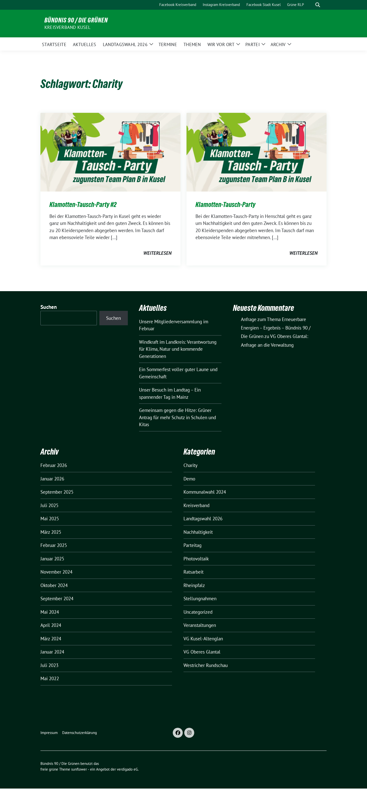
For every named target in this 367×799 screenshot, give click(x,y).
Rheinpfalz (194, 585)
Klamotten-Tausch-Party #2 (83, 204)
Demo (189, 479)
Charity (190, 465)
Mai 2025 (49, 519)
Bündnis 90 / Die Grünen (76, 20)
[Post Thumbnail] (110, 152)
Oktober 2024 (54, 585)
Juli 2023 (49, 665)
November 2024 (56, 572)
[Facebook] (178, 733)
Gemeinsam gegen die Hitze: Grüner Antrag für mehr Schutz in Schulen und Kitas (177, 417)
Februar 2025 (53, 545)
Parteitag (192, 545)
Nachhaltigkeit (198, 532)
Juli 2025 (49, 505)
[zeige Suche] (318, 5)
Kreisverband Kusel (67, 27)
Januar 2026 (52, 479)
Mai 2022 (49, 678)
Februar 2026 (53, 465)
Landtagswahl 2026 (203, 519)
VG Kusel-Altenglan (203, 639)
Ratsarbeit (193, 572)
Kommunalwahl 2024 (205, 492)
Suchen (48, 307)
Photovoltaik (196, 559)
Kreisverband (196, 505)
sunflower (79, 769)
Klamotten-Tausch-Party (225, 204)
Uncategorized (198, 612)
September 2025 (56, 492)
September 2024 (56, 598)
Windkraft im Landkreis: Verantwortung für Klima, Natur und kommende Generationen (177, 349)
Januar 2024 (52, 652)
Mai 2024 (49, 612)
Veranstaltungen (200, 625)
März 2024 (50, 639)
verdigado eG (127, 769)
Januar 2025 (52, 559)
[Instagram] (189, 733)
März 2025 (50, 532)
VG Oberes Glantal (202, 652)
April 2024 (50, 625)
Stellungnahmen (200, 598)
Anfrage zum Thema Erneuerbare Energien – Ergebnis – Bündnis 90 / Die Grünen (276, 327)
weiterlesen (157, 253)
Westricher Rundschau (206, 665)
